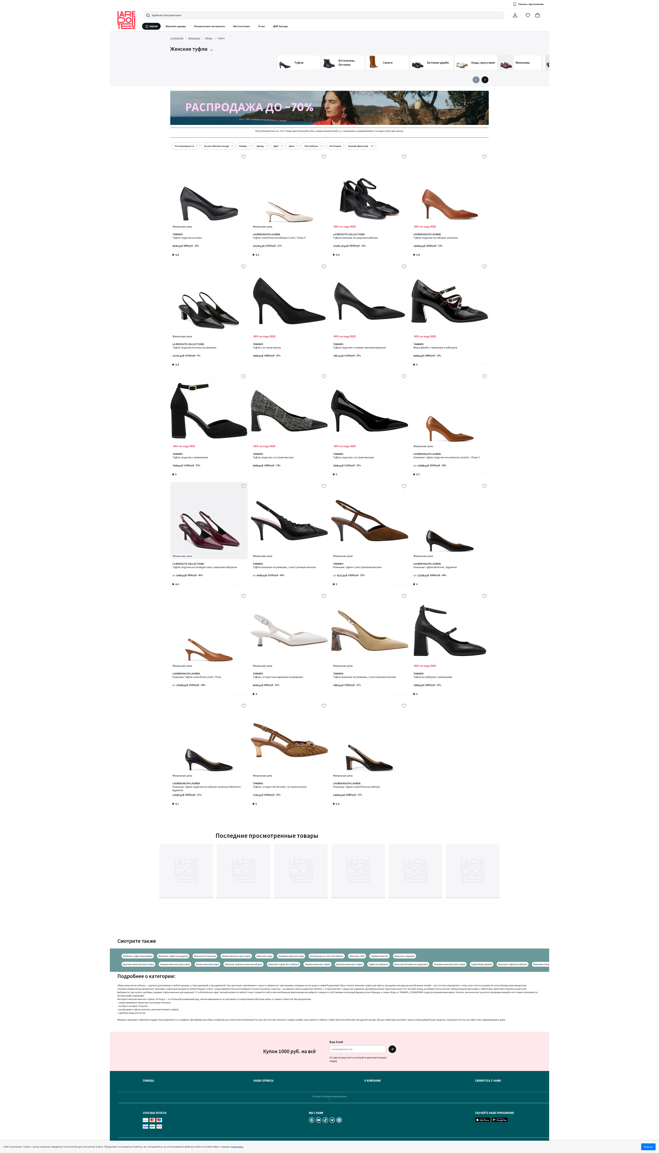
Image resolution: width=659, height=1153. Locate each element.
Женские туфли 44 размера (137, 956)
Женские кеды (264, 956)
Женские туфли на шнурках (173, 956)
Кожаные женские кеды (291, 956)
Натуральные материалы (209, 26)
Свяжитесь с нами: (488, 1080)
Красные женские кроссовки (138, 964)
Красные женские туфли (349, 964)
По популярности (184, 146)
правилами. (237, 1146)
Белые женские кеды (207, 964)
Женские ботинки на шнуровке (411, 964)
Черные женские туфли (317, 964)
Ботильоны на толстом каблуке (326, 956)
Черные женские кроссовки (175, 964)
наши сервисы (263, 1080)
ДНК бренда (280, 26)
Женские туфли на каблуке (512, 964)
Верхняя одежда (176, 26)
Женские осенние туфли (546, 964)
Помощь (148, 1080)
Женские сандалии (404, 956)
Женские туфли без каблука (283, 964)
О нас (261, 26)
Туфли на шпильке (378, 964)
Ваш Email (336, 1042)
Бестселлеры (241, 26)
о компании (372, 1080)
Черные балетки (379, 956)
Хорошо (648, 1146)
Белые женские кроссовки (236, 956)
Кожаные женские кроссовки (449, 964)
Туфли (221, 38)
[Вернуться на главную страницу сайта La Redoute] (126, 20)
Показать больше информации (329, 1096)
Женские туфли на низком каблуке (243, 964)
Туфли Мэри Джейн (481, 964)
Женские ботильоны (205, 956)
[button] (537, 15)
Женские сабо (357, 956)
